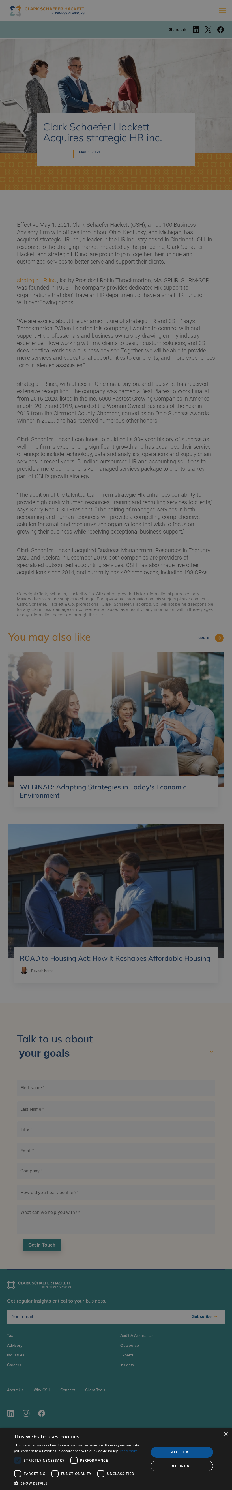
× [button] (226, 1434)
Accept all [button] (181, 1452)
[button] (79, 1483)
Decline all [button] (181, 1465)
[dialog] (116, 1459)
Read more (129, 1450)
